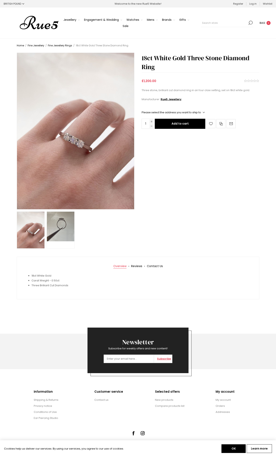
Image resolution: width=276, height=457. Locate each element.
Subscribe (164, 359)
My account (223, 400)
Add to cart (180, 124)
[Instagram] (143, 433)
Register (238, 3)
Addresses (223, 412)
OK (234, 449)
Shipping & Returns (46, 400)
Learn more (259, 449)
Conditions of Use (45, 412)
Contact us (101, 400)
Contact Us (155, 266)
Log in (253, 3)
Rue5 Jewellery (171, 99)
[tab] (119, 266)
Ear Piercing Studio (46, 418)
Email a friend (231, 123)
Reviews (136, 266)
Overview (119, 266)
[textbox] (224, 23)
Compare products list (169, 406)
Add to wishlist (210, 123)
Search (251, 23)
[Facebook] (133, 433)
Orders (220, 406)
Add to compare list (220, 123)
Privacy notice (43, 406)
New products (164, 400)
